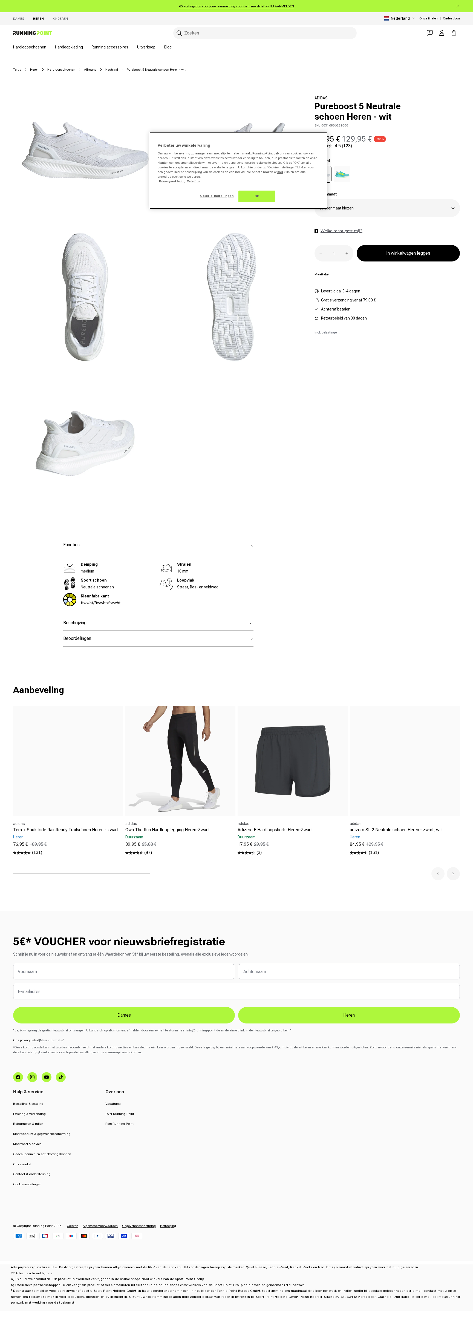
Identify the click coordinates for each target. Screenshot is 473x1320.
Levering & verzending (29, 1114)
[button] (438, 873)
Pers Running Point (119, 1124)
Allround (90, 69)
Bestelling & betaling (28, 1104)
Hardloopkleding (69, 47)
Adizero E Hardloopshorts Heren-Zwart (275, 829)
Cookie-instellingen (27, 1184)
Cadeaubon (451, 18)
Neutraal (111, 69)
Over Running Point (119, 1114)
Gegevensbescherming (139, 1226)
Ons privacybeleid (26, 1040)
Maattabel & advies (27, 1144)
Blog (168, 47)
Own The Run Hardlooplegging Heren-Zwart (167, 829)
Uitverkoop (146, 47)
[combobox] (265, 33)
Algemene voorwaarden (100, 1226)
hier (280, 172)
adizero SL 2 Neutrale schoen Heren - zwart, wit (396, 829)
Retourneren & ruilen (28, 1124)
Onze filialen (428, 18)
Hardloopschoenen (29, 47)
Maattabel (322, 274)
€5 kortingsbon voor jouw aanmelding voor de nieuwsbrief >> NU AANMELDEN (236, 6)
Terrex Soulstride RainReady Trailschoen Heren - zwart (65, 829)
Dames (18, 19)
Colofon (72, 1226)
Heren (38, 19)
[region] (238, 170)
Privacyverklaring (172, 181)
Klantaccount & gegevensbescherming (41, 1134)
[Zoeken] (179, 33)
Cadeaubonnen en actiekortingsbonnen (42, 1154)
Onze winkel (22, 1164)
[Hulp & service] (430, 33)
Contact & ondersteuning (31, 1174)
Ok (257, 196)
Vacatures (112, 1104)
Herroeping (168, 1226)
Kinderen (60, 19)
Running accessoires (110, 47)
